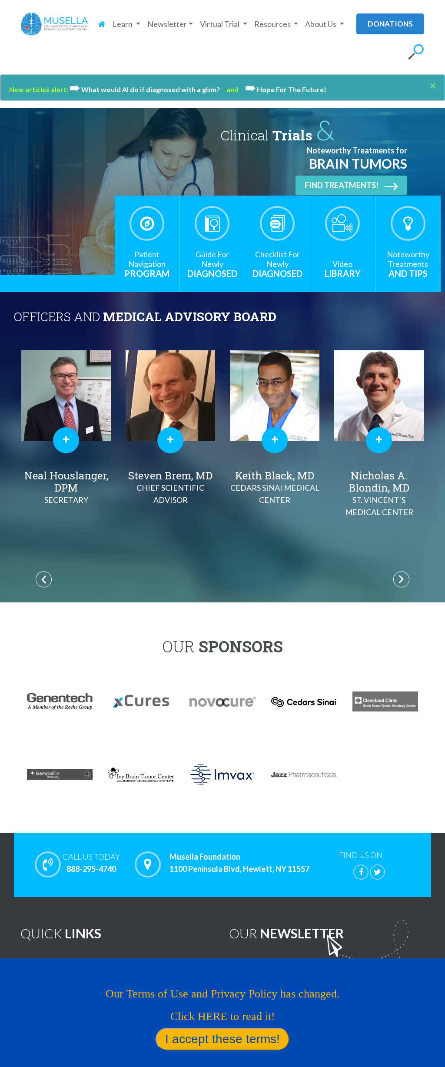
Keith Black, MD (274, 487)
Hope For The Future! (285, 89)
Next (401, 579)
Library (343, 269)
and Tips (408, 264)
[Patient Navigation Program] (147, 223)
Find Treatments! (342, 185)
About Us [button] (321, 24)
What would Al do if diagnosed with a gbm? (148, 89)
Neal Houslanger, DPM (66, 487)
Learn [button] (123, 24)
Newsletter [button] (167, 24)
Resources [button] (273, 24)
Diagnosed (212, 264)
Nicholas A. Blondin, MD (379, 493)
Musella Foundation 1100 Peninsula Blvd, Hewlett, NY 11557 (239, 863)
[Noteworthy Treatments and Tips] (408, 223)
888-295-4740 (91, 863)
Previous (44, 579)
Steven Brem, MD (170, 487)
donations (390, 23)
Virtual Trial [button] (220, 24)
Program (146, 264)
